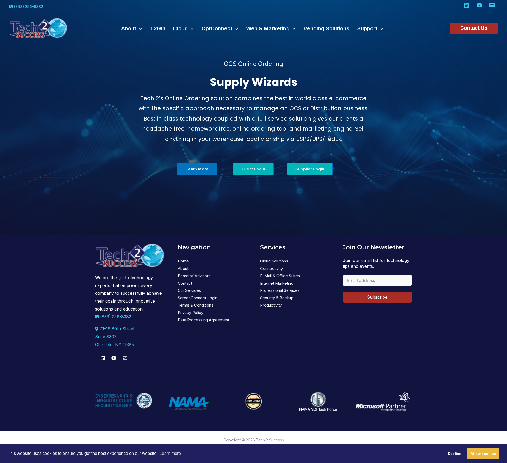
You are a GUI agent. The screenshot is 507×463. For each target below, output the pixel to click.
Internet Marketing (276, 283)
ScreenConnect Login (197, 297)
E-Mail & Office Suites (280, 275)
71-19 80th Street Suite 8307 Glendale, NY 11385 (114, 336)
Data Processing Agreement (203, 319)
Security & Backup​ (276, 297)
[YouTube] (113, 358)
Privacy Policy (190, 312)
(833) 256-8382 (28, 6)
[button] (139, 28)
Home (183, 261)
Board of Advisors (194, 275)
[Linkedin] (102, 358)
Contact (185, 283)
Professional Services (280, 290)
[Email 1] (125, 358)
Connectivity (271, 268)
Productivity (271, 305)
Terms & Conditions (195, 305)
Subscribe (377, 297)
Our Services (189, 290)
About (183, 268)
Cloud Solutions (274, 261)
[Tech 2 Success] (38, 28)
